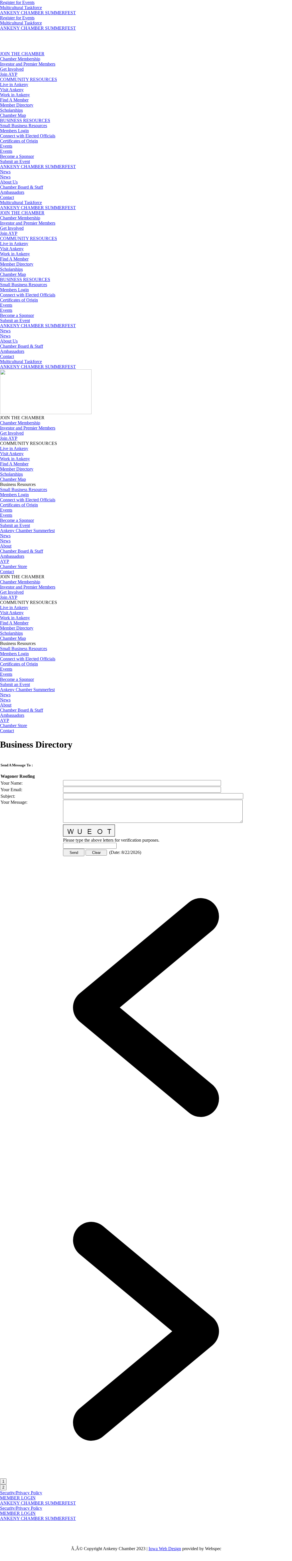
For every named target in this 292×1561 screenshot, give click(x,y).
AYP (4, 561)
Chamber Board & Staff (21, 187)
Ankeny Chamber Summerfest (27, 530)
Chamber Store (13, 566)
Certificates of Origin (19, 141)
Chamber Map (13, 115)
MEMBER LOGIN (18, 1497)
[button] (146, 1151)
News (5, 171)
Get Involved (12, 69)
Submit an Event (15, 161)
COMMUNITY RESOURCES (28, 79)
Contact (7, 197)
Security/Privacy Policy (21, 1492)
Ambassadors (12, 192)
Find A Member (14, 99)
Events (6, 146)
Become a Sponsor (17, 156)
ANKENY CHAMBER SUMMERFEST (38, 12)
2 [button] (3, 1487)
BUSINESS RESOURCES (25, 120)
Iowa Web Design (165, 1548)
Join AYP (8, 74)
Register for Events (17, 2)
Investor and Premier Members (27, 64)
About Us (9, 182)
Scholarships (11, 110)
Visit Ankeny (12, 89)
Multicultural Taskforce (21, 7)
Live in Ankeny (14, 84)
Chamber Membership (20, 58)
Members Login (14, 130)
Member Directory (16, 105)
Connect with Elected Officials (27, 135)
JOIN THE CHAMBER (22, 53)
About (5, 546)
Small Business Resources (23, 125)
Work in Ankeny (15, 94)
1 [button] (3, 1481)
